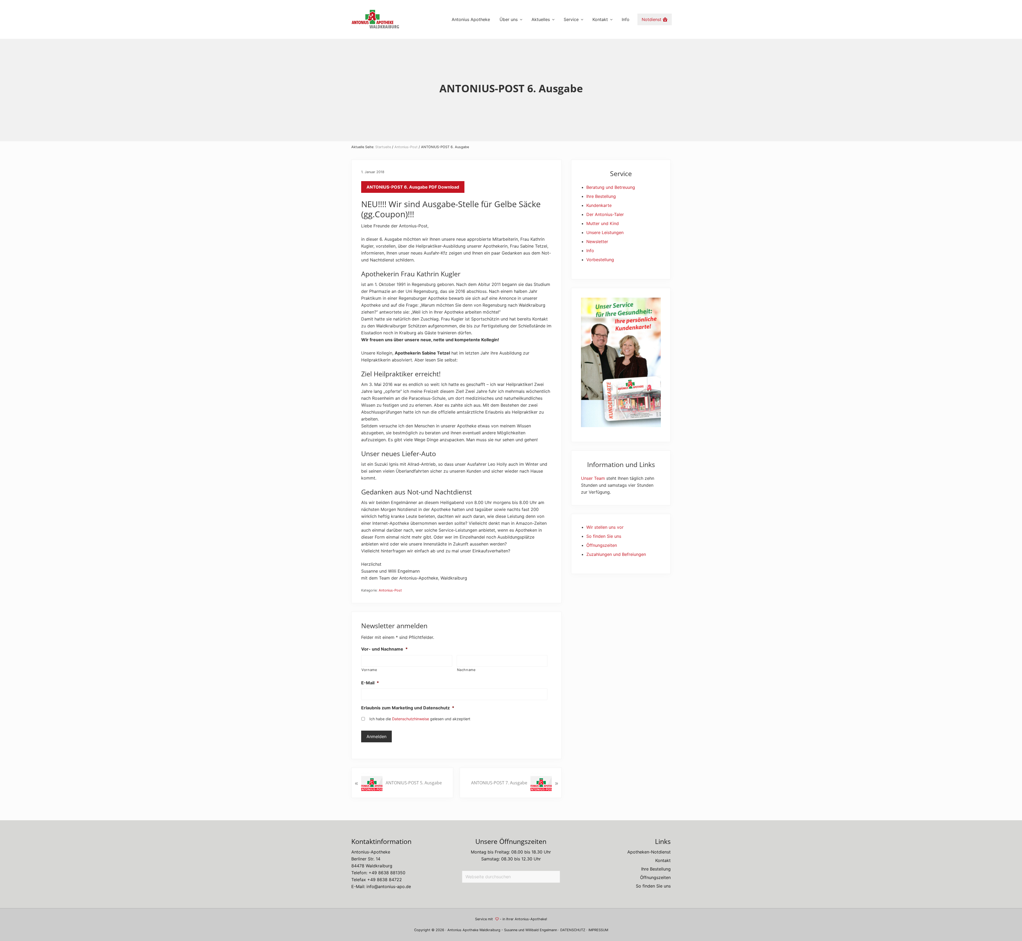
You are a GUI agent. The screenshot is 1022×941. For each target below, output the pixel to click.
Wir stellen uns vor (605, 527)
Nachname (466, 670)
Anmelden (376, 736)
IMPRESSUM (598, 930)
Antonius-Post (390, 590)
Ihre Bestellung (601, 196)
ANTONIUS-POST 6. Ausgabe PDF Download (412, 187)
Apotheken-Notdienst (649, 852)
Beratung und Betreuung (610, 187)
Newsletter (597, 241)
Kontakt (663, 860)
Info (590, 250)
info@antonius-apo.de (388, 886)
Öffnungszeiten (601, 545)
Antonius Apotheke (462, 930)
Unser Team (593, 478)
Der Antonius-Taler (605, 214)
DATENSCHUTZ (572, 930)
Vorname (369, 670)
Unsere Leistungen (605, 232)
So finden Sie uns (603, 536)
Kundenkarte (599, 205)
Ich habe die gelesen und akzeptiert (419, 719)
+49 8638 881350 (387, 872)
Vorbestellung (600, 259)
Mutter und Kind (602, 223)
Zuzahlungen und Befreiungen (616, 554)
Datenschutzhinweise (410, 719)
